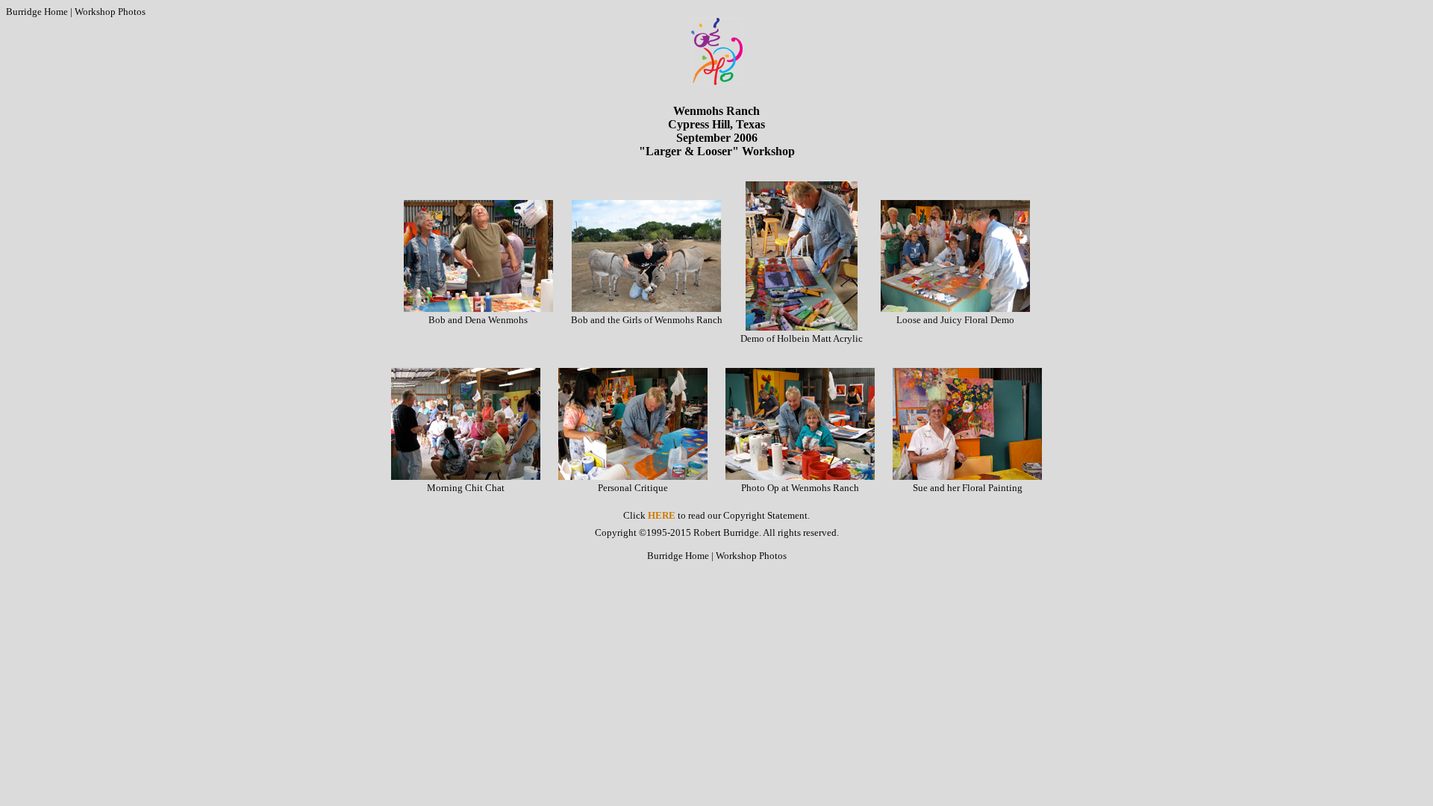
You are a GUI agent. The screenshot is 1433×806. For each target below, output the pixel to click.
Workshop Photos (110, 11)
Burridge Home (37, 11)
